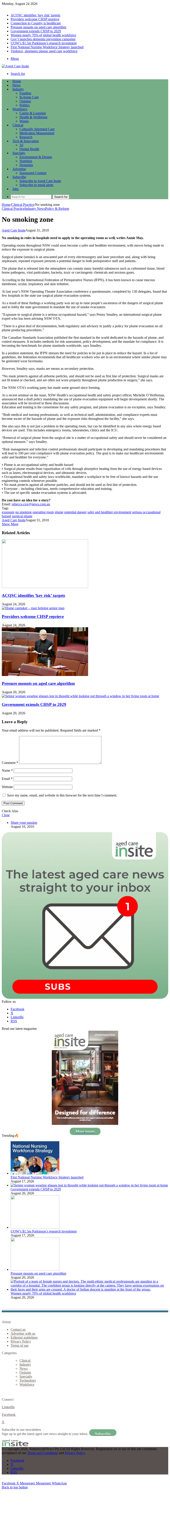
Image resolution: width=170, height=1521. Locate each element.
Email (7, 779)
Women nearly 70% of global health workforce (43, 35)
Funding (25, 93)
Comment (10, 763)
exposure (8, 512)
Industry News (35, 208)
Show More (10, 524)
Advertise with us (23, 1333)
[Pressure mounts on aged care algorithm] (45, 675)
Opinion (25, 101)
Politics (24, 105)
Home (6, 204)
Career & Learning (32, 113)
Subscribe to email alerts (36, 185)
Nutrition (25, 161)
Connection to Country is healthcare (36, 23)
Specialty (18, 153)
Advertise (19, 169)
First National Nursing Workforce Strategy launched (47, 47)
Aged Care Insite (13, 230)
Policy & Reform (57, 208)
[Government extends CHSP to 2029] (80, 696)
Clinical (17, 125)
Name (7, 770)
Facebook (9, 1414)
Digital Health (29, 149)
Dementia (26, 165)
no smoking (23, 512)
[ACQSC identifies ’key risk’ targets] (45, 587)
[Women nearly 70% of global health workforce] (89, 1289)
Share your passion (24, 822)
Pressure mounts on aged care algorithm (38, 27)
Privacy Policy (21, 1341)
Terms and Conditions (42, 1453)
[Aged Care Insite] (15, 66)
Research (25, 137)
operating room (43, 512)
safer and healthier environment (109, 512)
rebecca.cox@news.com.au (31, 504)
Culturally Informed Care (37, 129)
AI (21, 145)
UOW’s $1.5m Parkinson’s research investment (44, 43)
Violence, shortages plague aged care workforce (44, 51)
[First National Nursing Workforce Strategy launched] (35, 1173)
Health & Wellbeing (33, 117)
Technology (27, 1380)
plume (59, 512)
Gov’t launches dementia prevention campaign (43, 39)
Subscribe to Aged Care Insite (40, 181)
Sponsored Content (32, 173)
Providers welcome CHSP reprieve (35, 19)
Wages (24, 121)
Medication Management (36, 133)
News (16, 85)
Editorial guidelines (24, 1337)
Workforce (19, 109)
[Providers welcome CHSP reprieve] (33, 608)
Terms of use (20, 1345)
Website (7, 787)
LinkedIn (8, 1407)
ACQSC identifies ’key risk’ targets (35, 15)
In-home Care (29, 97)
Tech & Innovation (25, 141)
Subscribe (19, 177)
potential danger (75, 512)
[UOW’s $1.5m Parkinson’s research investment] (35, 1227)
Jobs (15, 189)
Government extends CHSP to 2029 (36, 31)
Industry (18, 89)
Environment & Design (35, 157)
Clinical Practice (22, 204)
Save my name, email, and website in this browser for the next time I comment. (62, 795)
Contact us (18, 1329)
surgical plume (22, 516)
